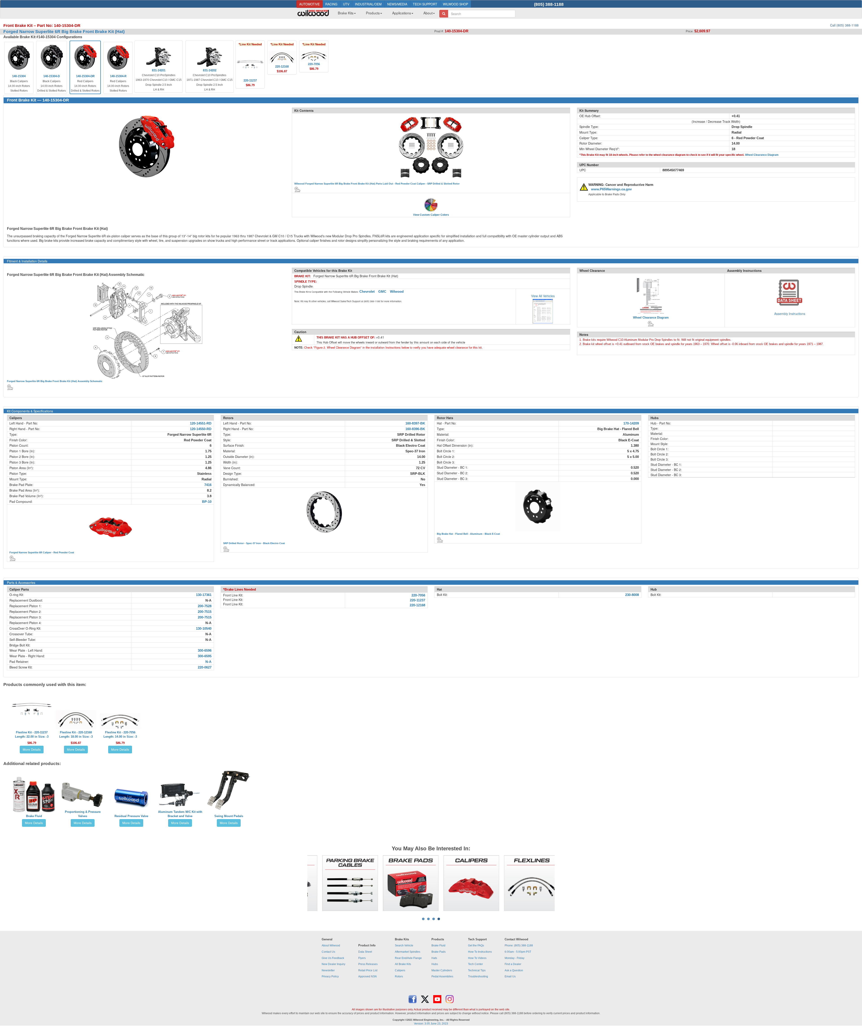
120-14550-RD (200, 429)
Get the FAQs (476, 945)
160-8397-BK (415, 423)
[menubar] (384, 14)
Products (373, 12)
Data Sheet (365, 951)
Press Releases (368, 964)
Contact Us (328, 951)
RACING (331, 4)
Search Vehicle (404, 945)
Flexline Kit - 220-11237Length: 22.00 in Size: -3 (31, 734)
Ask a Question (514, 970)
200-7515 (204, 611)
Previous (300, 883)
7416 (207, 485)
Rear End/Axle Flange (408, 958)
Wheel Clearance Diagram (761, 154)
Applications (401, 12)
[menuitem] (345, 14)
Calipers (400, 970)
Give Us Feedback (333, 958)
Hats (434, 958)
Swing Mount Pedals (228, 816)
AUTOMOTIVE (309, 4)
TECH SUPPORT (425, 4)
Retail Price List (367, 970)
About (428, 12)
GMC (382, 291)
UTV (346, 4)
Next (561, 883)
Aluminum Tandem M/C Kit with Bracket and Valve (180, 814)
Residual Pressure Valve (131, 816)
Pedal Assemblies (442, 976)
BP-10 (206, 502)
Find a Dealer (513, 964)
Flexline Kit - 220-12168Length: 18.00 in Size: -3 (76, 734)
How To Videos (477, 958)
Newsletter (328, 970)
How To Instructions (480, 951)
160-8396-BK (415, 429)
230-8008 (632, 595)
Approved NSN (367, 976)
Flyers (362, 958)
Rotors (399, 976)
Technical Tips (477, 970)
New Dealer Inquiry (333, 964)
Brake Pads (438, 951)
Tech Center (475, 964)
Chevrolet (367, 291)
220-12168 (417, 605)
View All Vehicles (543, 296)
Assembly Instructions (789, 313)
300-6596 (204, 650)
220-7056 (418, 595)
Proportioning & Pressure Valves (83, 814)
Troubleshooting (478, 976)
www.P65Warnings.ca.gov (611, 189)
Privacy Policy (330, 976)
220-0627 (204, 667)
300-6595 (204, 656)
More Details (32, 749)
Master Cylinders (441, 970)
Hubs (434, 964)
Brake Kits (346, 12)
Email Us (510, 976)
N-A (208, 662)
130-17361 (203, 595)
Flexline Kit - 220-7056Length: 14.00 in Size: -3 (120, 734)
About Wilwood (331, 945)
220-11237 (417, 600)
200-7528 (204, 606)
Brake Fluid (34, 816)
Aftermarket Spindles (407, 951)
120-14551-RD (200, 423)
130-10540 (203, 628)
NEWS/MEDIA (397, 4)
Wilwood (397, 291)
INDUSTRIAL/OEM (368, 4)
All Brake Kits (403, 964)
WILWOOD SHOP (455, 4)
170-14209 (631, 423)
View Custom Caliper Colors (431, 214)
